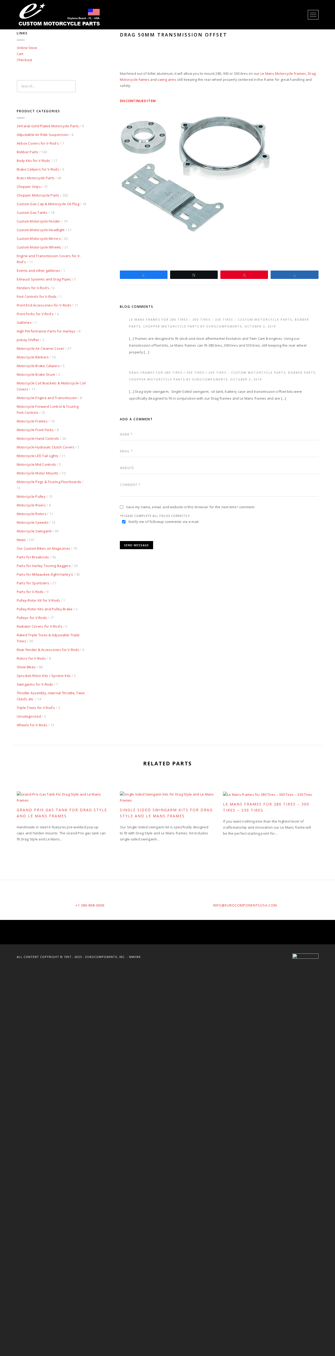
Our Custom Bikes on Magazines (43, 548)
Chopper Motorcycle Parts (38, 195)
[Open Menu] (313, 14)
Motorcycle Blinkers (33, 357)
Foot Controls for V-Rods (37, 296)
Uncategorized (29, 716)
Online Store (27, 47)
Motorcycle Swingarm (34, 531)
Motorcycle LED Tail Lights (38, 455)
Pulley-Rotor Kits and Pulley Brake (45, 609)
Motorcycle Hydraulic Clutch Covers (46, 447)
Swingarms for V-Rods (35, 684)
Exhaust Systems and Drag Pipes (44, 279)
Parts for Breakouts (33, 557)
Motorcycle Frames (32, 421)
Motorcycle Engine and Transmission (47, 397)
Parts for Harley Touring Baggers (44, 565)
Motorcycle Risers (31, 505)
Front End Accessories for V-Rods (44, 305)
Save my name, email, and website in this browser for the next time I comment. (190, 507)
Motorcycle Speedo (32, 522)
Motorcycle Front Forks (35, 429)
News (21, 539)
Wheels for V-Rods (32, 725)
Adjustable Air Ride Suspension (43, 134)
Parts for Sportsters (33, 583)
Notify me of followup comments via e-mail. (164, 521)
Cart (20, 53)
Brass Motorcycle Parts (36, 178)
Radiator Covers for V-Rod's (40, 626)
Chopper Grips (29, 186)
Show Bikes (26, 667)
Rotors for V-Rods (31, 658)
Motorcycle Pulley (31, 496)
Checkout (24, 59)
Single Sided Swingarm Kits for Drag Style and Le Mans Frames (166, 812)
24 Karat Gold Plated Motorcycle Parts (48, 126)
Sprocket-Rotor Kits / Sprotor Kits (44, 675)
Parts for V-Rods (30, 591)
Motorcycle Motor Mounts (38, 473)
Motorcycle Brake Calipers (38, 365)
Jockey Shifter (28, 339)
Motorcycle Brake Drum (36, 374)
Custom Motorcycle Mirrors (39, 238)
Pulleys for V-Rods (32, 617)
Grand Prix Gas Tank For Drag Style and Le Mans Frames (62, 812)
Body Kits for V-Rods (33, 160)
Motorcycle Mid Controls (36, 464)
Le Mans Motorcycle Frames (283, 73)
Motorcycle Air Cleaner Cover (40, 348)
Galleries (24, 322)
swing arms (167, 79)
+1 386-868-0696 (90, 905)
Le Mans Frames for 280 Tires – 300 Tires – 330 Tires (266, 807)
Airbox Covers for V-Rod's (38, 143)
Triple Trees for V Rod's (36, 707)
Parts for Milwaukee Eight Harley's (45, 574)
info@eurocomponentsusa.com (245, 905)
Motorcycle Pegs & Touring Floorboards (49, 481)
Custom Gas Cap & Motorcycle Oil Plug (48, 204)
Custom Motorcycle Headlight (41, 229)
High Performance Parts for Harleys (46, 331)
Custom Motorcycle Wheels (39, 247)
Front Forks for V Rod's (35, 313)
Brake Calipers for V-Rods (38, 169)
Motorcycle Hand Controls (38, 438)
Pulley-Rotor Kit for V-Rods (38, 600)
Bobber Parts (27, 152)
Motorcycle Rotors (31, 513)
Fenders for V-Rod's (33, 287)
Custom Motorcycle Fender (38, 221)
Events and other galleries (38, 270)
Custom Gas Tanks (32, 212)
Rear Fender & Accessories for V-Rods (48, 649)
